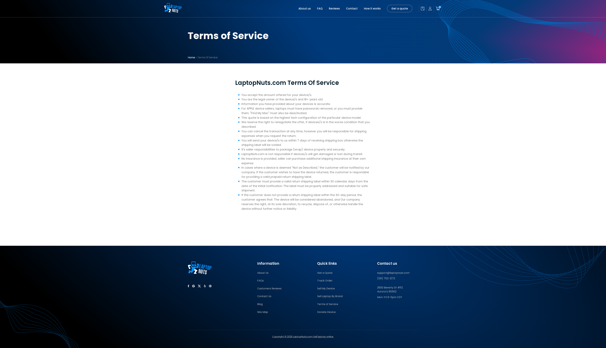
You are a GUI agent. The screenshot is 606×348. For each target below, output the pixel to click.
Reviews (334, 8)
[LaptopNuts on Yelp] (205, 286)
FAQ (320, 8)
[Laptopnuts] (173, 12)
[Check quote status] (422, 8)
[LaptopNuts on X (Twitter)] (199, 286)
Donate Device (326, 312)
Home (191, 57)
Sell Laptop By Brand (330, 296)
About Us (262, 273)
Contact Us (264, 296)
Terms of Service (327, 304)
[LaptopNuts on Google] (193, 286)
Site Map (262, 312)
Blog (260, 304)
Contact (352, 8)
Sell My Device (326, 288)
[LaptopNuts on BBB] (210, 286)
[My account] (430, 8)
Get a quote (399, 8)
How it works (372, 8)
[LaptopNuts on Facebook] (188, 286)
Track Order (325, 280)
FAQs (260, 280)
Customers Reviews (269, 288)
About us (304, 8)
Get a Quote (325, 273)
